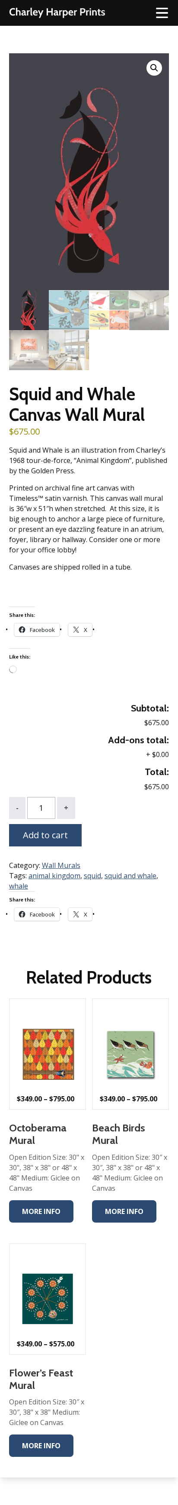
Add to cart (45, 835)
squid (92, 875)
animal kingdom (54, 875)
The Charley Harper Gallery (57, 13)
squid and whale (130, 875)
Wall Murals (61, 865)
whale (18, 886)
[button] (154, 68)
